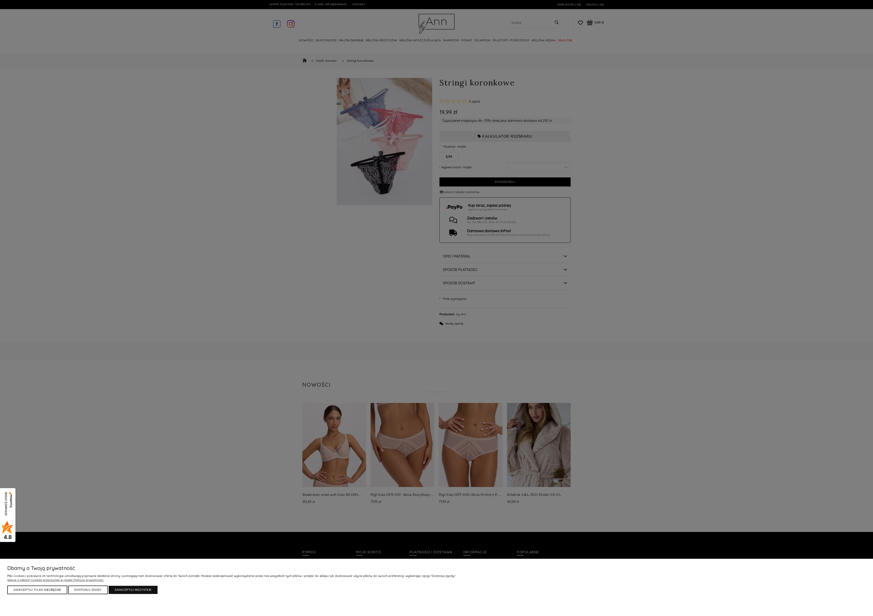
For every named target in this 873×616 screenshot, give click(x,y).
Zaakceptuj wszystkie (133, 589)
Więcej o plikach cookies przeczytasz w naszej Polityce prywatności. (55, 580)
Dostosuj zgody (88, 589)
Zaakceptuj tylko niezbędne (37, 589)
